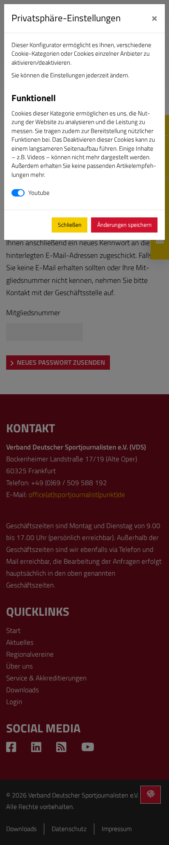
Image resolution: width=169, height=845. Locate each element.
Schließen (70, 224)
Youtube (39, 192)
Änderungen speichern (124, 224)
